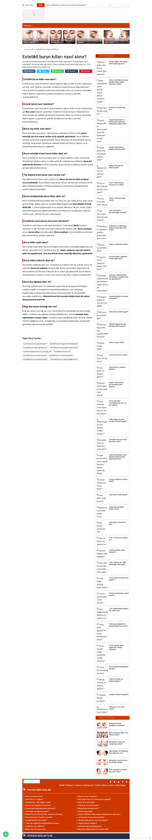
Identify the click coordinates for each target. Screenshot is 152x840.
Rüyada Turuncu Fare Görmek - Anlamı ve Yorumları (44, 814)
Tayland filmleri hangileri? (87, 823)
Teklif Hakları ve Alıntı (104, 785)
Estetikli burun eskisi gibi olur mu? (35, 348)
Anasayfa (27, 26)
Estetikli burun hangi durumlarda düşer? (64, 344)
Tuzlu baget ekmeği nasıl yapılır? (37, 811)
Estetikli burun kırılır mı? (62, 351)
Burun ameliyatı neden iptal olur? (56, 5)
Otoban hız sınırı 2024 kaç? (35, 826)
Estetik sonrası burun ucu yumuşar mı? (37, 351)
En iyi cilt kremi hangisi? (86, 802)
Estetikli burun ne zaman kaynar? (61, 355)
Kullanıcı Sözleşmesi (84, 785)
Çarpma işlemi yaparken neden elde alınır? (40, 808)
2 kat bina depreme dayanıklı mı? (90, 826)
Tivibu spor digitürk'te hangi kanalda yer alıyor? (42, 823)
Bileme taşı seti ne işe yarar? (35, 829)
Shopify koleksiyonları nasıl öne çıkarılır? (93, 820)
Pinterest (86, 71)
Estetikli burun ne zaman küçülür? (35, 359)
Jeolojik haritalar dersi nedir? (36, 820)
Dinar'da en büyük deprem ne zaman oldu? (93, 829)
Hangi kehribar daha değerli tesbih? (38, 802)
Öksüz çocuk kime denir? (34, 796)
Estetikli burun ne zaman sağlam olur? (64, 359)
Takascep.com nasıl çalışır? (88, 805)
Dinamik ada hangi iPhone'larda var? (38, 805)
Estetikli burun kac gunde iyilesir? (35, 344)
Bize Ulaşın (121, 785)
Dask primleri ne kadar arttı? (88, 808)
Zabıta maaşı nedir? (85, 811)
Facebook (29, 71)
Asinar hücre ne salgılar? (34, 799)
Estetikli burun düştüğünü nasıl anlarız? (64, 348)
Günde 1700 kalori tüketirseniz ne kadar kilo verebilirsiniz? (99, 814)
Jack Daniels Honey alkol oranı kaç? (91, 817)
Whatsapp (58, 71)
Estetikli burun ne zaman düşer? (34, 355)
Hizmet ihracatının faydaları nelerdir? (39, 817)
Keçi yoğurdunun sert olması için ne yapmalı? (94, 799)
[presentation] (98, 5)
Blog (33, 49)
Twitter (44, 71)
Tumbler (72, 71)
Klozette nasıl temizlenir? (87, 796)
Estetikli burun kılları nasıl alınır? (47, 49)
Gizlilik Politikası (66, 785)
